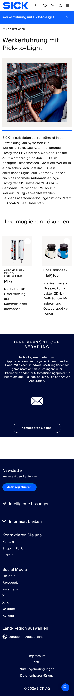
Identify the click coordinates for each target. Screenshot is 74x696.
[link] (15, 5)
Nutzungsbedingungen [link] (37, 669)
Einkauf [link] (7, 555)
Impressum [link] (37, 656)
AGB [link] (37, 662)
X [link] (3, 596)
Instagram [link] (10, 589)
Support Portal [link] (13, 548)
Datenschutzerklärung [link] (37, 675)
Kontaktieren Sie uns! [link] (37, 428)
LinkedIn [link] (8, 576)
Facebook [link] (10, 582)
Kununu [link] (8, 615)
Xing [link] (5, 602)
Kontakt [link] (8, 542)
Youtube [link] (8, 609)
